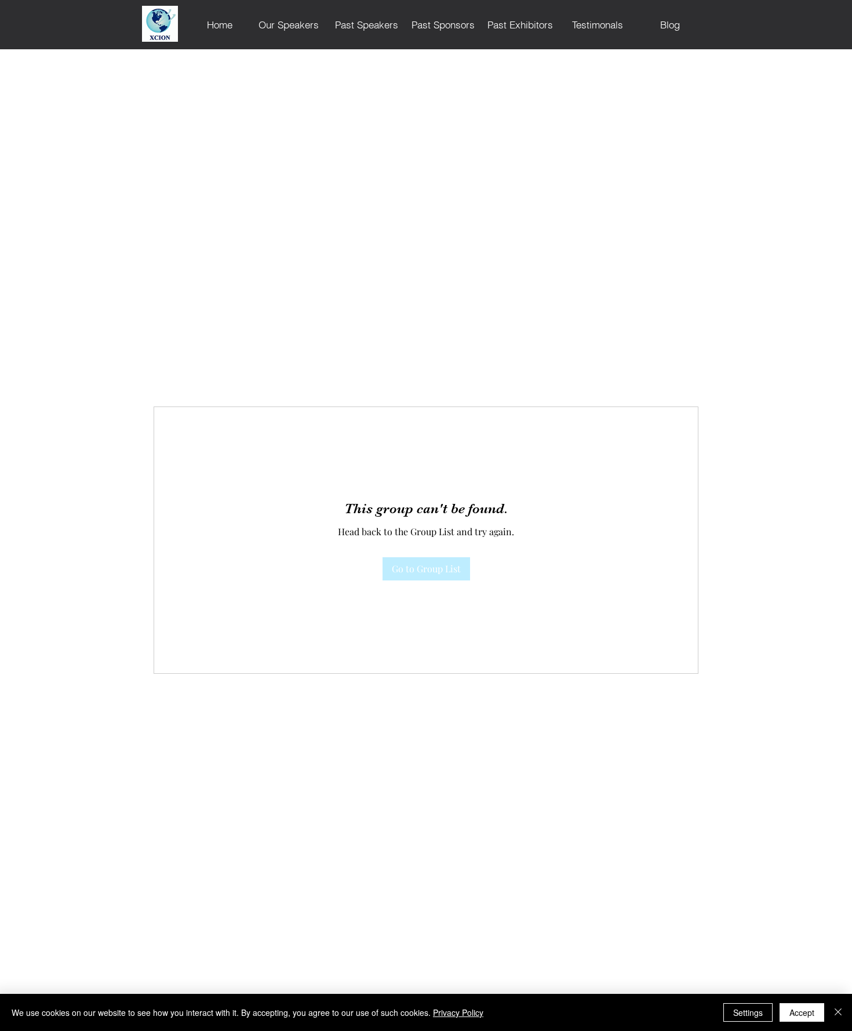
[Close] (838, 1012)
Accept (801, 1012)
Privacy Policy (458, 1012)
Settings (748, 1012)
